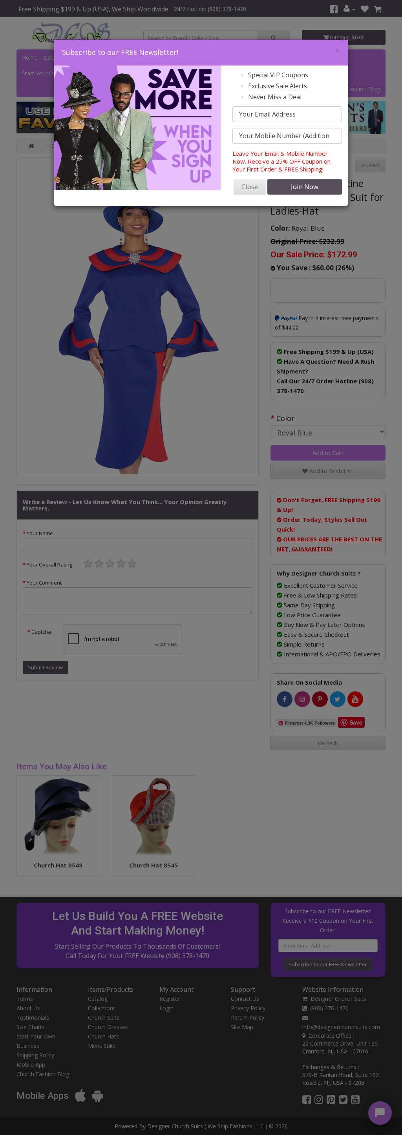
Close (249, 186)
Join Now (304, 186)
